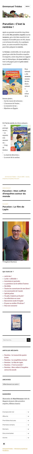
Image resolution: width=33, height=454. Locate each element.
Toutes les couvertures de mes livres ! (17, 288)
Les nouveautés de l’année (13, 291)
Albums (5, 416)
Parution (16, 178)
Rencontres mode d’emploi (13, 301)
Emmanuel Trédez (12, 6)
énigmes (5, 178)
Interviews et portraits (12, 281)
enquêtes (11, 178)
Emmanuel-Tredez (10, 176)
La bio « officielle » (11, 279)
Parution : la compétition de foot (15, 360)
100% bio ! (8, 276)
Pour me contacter (10, 306)
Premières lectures (9, 420)
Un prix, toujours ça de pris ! (14, 296)
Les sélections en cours (12, 298)
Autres (5, 437)
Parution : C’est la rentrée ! (13, 365)
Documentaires (8, 433)
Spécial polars (9, 293)
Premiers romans (9, 425)
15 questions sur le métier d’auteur (16, 283)
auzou (27, 176)
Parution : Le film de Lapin (13, 362)
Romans (5, 429)
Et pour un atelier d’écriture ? (14, 303)
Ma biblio (7, 286)
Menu (27, 6)
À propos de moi (8, 412)
